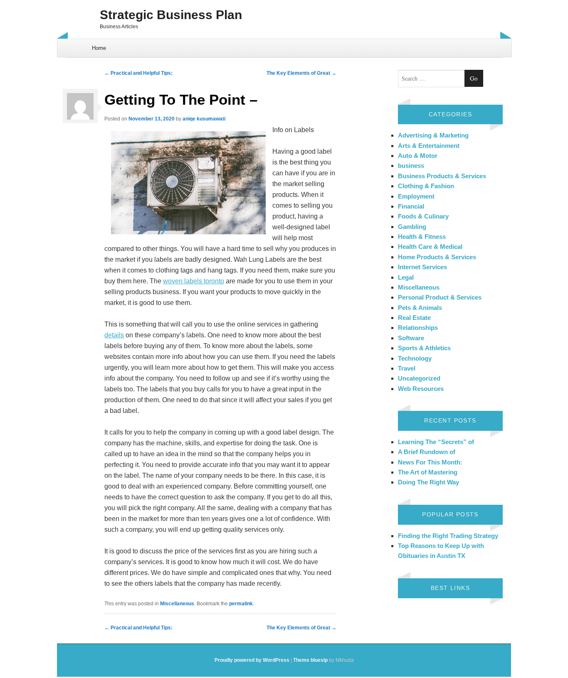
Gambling (412, 226)
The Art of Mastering (427, 472)
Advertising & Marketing (433, 135)
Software (411, 337)
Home (99, 48)
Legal (406, 277)
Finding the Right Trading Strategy (448, 535)
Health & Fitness (422, 236)
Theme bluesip (310, 660)
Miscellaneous (177, 604)
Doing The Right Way (428, 482)
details (114, 335)
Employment (416, 196)
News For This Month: (430, 462)
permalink (241, 604)
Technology (415, 358)
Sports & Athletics (424, 347)
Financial (411, 206)
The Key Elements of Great (301, 73)
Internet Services (422, 266)
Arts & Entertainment (428, 145)
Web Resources (421, 388)
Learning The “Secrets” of (436, 441)
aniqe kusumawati (204, 119)
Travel (406, 368)
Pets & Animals (420, 307)
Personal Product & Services (440, 297)
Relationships (418, 327)
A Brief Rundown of (426, 451)
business (411, 165)
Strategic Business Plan (171, 15)
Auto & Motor (417, 155)
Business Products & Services (442, 175)
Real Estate (414, 317)
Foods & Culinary (423, 216)
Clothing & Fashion (426, 185)
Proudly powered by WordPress (252, 660)
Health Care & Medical (430, 246)
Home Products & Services (437, 256)
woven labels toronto (193, 281)
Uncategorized (419, 378)
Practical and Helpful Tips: (138, 73)
